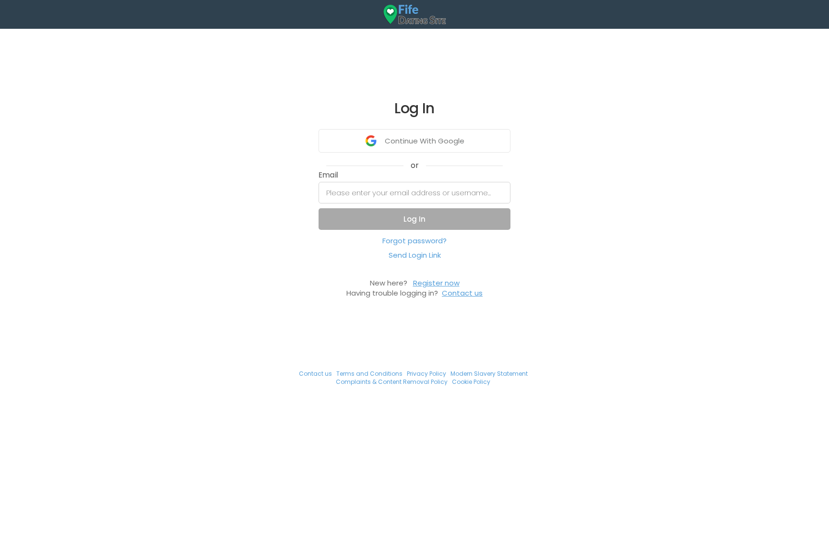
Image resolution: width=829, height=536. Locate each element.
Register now (436, 283)
